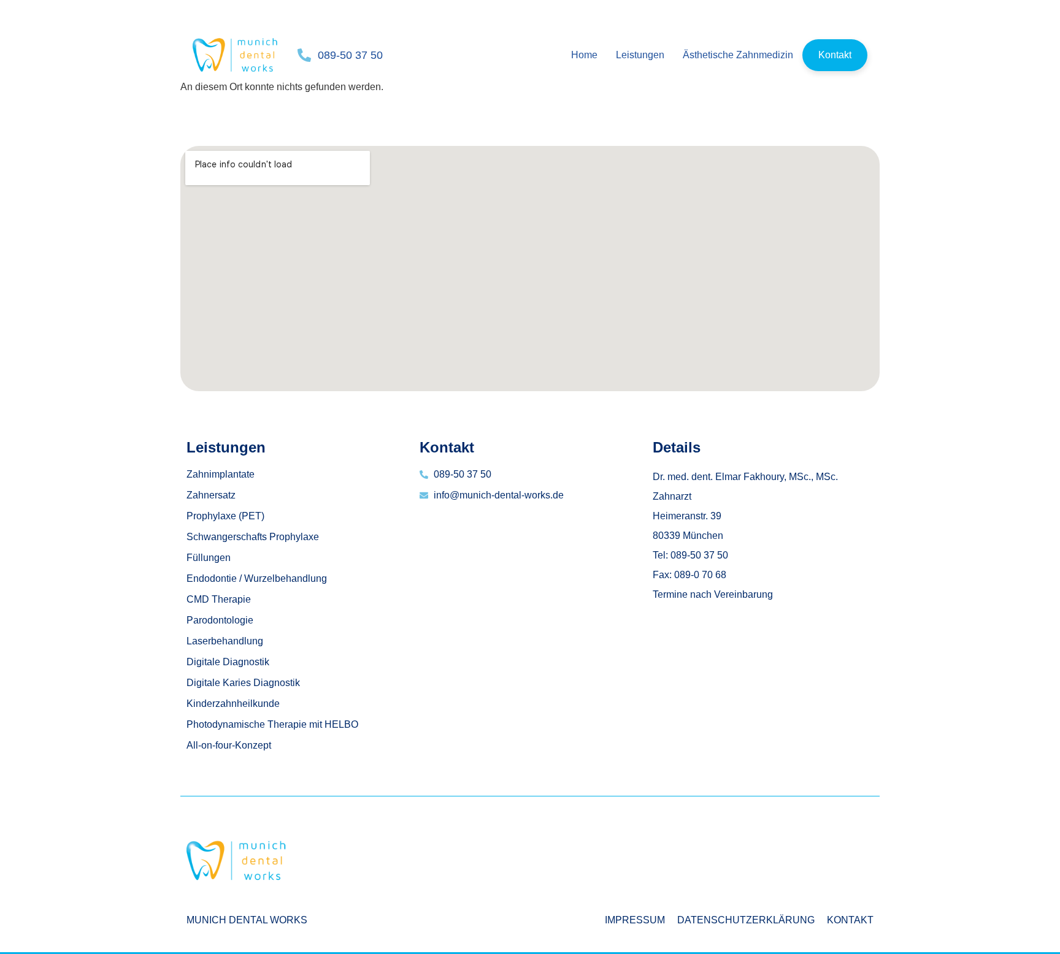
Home (584, 55)
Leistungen (640, 55)
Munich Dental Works (246, 920)
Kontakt (834, 55)
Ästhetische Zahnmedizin (738, 55)
